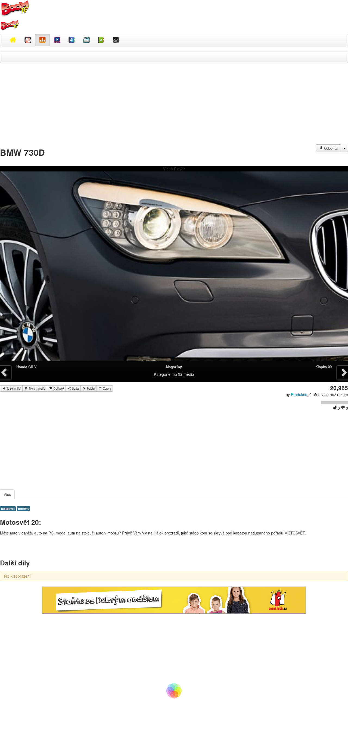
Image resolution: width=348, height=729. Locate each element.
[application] (174, 268)
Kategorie (162, 374)
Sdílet (75, 388)
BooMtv (23, 509)
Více (7, 494)
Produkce (299, 394)
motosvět (8, 509)
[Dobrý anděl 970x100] (174, 599)
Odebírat (330, 148)
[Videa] (27, 40)
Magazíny (174, 366)
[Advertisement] (174, 106)
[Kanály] (101, 40)
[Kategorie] (42, 40)
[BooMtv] (13, 40)
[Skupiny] (71, 40)
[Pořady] (57, 40)
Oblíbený (58, 388)
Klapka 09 (323, 366)
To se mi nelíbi (36, 388)
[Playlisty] (86, 40)
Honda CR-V (26, 366)
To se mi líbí (13, 388)
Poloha (90, 388)
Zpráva (106, 388)
